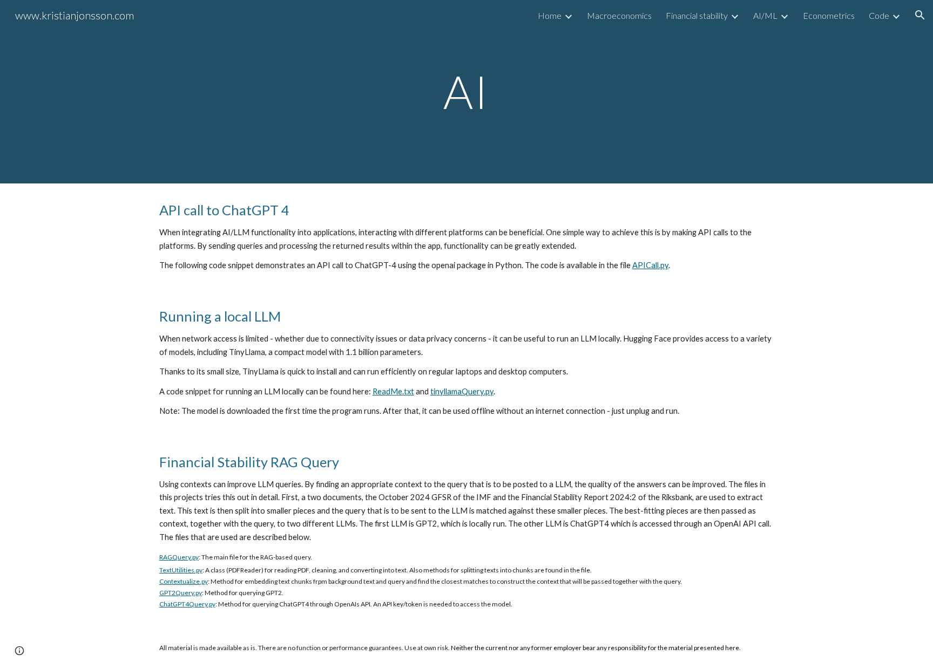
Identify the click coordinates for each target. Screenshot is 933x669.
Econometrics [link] (829, 15)
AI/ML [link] (765, 15)
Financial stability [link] (697, 15)
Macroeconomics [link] (619, 15)
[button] (920, 15)
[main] (466, 91)
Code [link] (879, 15)
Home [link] (550, 15)
